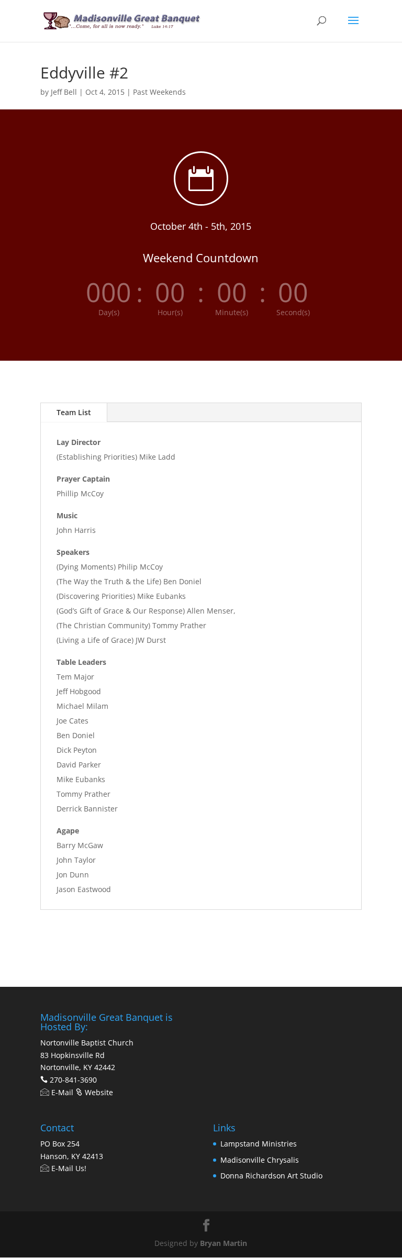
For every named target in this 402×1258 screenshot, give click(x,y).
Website (98, 1092)
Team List (74, 412)
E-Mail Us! (67, 1168)
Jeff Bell (64, 92)
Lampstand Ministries (258, 1144)
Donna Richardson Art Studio (271, 1176)
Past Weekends (159, 92)
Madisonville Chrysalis (259, 1160)
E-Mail (61, 1092)
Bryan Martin (223, 1243)
